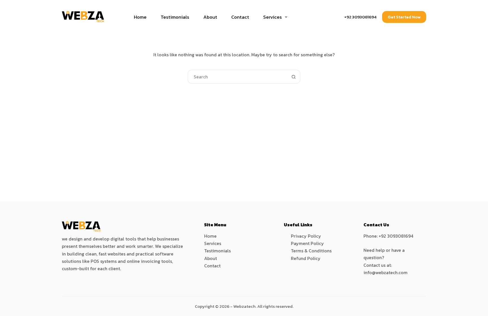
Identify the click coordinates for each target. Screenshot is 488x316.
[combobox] (237, 77)
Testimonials (175, 17)
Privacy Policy (306, 236)
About (210, 17)
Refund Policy (306, 258)
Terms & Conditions (311, 250)
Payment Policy (307, 243)
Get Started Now (404, 17)
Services (272, 17)
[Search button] (293, 76)
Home (140, 17)
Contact (240, 17)
